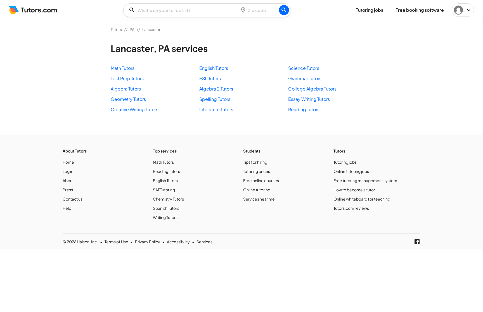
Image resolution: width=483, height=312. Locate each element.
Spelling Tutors (214, 99)
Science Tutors (303, 68)
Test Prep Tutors (127, 78)
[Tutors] (33, 10)
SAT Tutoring (164, 189)
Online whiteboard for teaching (361, 198)
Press (68, 189)
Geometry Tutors (128, 99)
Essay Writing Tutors (309, 99)
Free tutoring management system (365, 180)
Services (204, 241)
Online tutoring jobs (351, 171)
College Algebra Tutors (312, 89)
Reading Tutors (303, 109)
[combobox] (182, 10)
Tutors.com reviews (351, 208)
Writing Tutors (165, 217)
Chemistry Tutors (168, 198)
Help (67, 208)
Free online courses (261, 180)
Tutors (116, 29)
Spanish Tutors (166, 208)
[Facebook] (417, 241)
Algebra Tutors (126, 89)
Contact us (72, 198)
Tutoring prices (256, 171)
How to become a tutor (354, 189)
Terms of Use (116, 241)
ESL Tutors (210, 78)
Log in (68, 171)
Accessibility (178, 241)
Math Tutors (122, 68)
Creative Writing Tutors (134, 109)
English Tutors (213, 68)
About (68, 180)
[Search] (284, 10)
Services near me (259, 198)
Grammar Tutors (304, 78)
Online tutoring (256, 189)
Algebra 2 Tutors (216, 89)
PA (132, 29)
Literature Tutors (216, 109)
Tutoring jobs (345, 162)
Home (68, 162)
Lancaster (151, 29)
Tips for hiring (255, 162)
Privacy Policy (147, 241)
